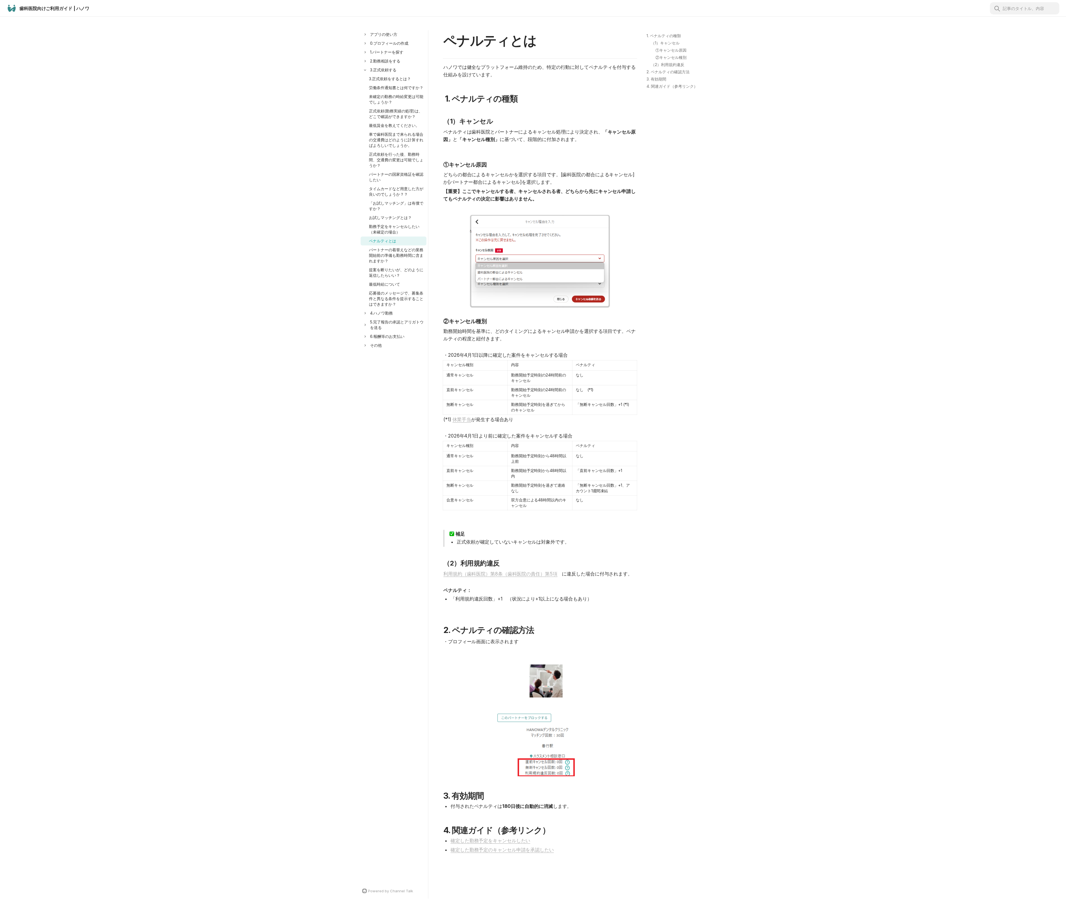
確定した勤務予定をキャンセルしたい (490, 840)
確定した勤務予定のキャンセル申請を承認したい (502, 850)
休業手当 (461, 419)
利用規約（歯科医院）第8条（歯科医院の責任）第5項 (500, 574)
